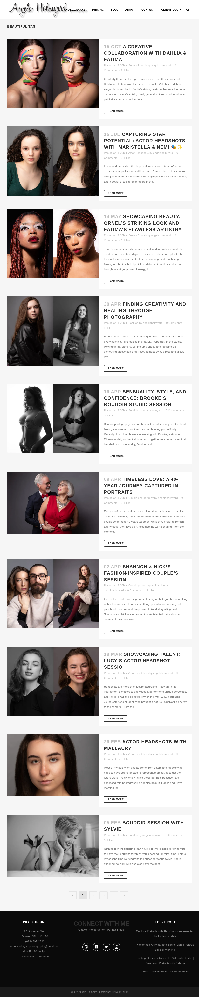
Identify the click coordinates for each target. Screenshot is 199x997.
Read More (116, 111)
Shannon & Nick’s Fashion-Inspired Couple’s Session (141, 573)
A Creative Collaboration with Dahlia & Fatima (145, 53)
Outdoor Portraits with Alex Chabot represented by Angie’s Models (165, 934)
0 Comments (174, 322)
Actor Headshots (138, 152)
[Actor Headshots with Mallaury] (53, 765)
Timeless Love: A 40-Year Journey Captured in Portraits (141, 486)
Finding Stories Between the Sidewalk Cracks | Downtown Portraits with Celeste (165, 961)
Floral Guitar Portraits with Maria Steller (165, 971)
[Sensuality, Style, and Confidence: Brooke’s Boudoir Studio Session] (53, 418)
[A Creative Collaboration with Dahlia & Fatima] (53, 73)
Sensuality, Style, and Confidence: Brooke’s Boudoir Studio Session (145, 398)
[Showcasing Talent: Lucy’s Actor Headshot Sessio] (53, 681)
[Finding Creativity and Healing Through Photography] (53, 331)
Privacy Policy (120, 992)
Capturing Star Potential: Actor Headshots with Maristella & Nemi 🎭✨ (144, 141)
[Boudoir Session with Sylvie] (53, 846)
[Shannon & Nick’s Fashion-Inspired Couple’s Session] (53, 593)
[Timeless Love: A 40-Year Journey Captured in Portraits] (53, 503)
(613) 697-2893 (35, 941)
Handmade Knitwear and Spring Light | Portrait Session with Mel (165, 947)
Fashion (133, 322)
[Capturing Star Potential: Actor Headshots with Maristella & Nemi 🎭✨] (53, 161)
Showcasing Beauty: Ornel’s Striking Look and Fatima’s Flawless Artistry (143, 223)
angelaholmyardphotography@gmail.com (35, 946)
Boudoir (133, 410)
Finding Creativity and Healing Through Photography (145, 310)
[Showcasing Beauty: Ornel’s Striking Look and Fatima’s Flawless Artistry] (53, 243)
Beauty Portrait (137, 65)
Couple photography (141, 497)
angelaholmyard (161, 65)
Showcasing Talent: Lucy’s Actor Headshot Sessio (142, 661)
